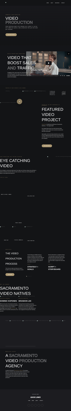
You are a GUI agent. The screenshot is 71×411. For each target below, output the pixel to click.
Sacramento (13, 308)
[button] (11, 34)
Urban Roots (44, 124)
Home (29, 400)
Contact (41, 400)
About (37, 400)
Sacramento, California (18, 370)
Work (33, 400)
